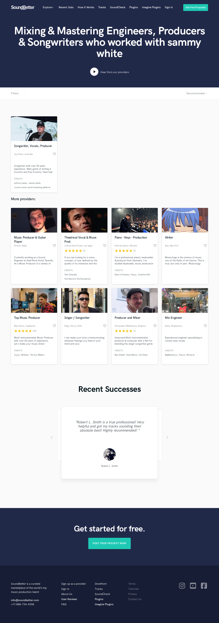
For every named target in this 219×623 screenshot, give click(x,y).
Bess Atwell (120, 355)
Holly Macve (131, 355)
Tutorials (133, 589)
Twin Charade (70, 274)
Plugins (133, 7)
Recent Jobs (66, 7)
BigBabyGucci (171, 355)
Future (182, 355)
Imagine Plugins (151, 7)
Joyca (17, 355)
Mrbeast (24, 355)
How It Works (86, 7)
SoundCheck (117, 7)
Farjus (133, 274)
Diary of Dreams (122, 274)
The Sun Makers (37, 355)
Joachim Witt (144, 274)
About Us (66, 594)
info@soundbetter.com (25, 600)
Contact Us (134, 599)
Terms (132, 584)
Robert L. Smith (109, 466)
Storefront (101, 584)
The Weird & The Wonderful (77, 279)
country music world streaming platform (32, 187)
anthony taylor (20, 183)
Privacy (132, 594)
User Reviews (69, 599)
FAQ (63, 604)
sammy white (34, 183)
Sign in (169, 7)
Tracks (102, 7)
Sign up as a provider (73, 584)
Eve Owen (143, 355)
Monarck (190, 355)
